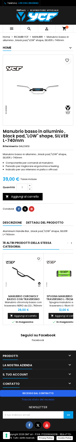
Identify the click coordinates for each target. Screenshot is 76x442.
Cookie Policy (64, 438)
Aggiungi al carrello (22, 196)
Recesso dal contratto (38, 393)
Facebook (38, 340)
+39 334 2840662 (28, 3)
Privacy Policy (46, 438)
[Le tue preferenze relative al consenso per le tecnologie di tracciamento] (6, 435)
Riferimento (10, 146)
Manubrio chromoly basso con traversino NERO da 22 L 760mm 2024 (23, 299)
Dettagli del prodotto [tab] (44, 222)
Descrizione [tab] (12, 222)
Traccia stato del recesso (38, 399)
